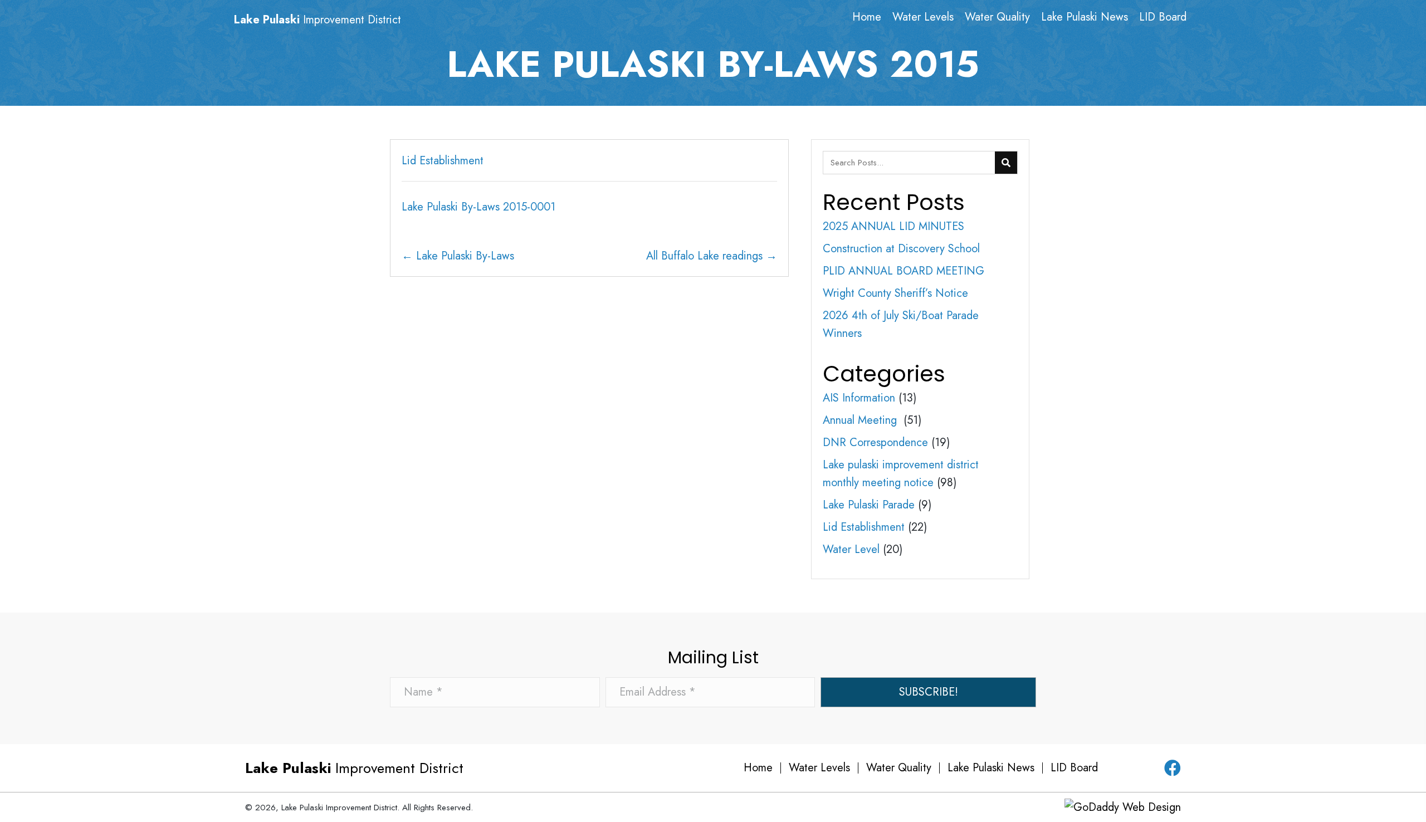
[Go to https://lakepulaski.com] (341, 20)
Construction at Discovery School (901, 249)
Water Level (851, 549)
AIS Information (859, 398)
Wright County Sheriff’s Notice (895, 293)
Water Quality (898, 768)
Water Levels (819, 768)
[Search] (1006, 162)
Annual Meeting (861, 420)
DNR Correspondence (875, 442)
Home (758, 768)
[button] (928, 692)
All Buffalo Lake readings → (711, 256)
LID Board (1074, 768)
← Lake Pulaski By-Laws (458, 256)
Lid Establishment (443, 161)
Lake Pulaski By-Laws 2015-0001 (478, 207)
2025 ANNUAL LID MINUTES (893, 226)
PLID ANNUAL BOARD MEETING (903, 271)
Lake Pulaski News (991, 768)
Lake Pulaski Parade (869, 505)
